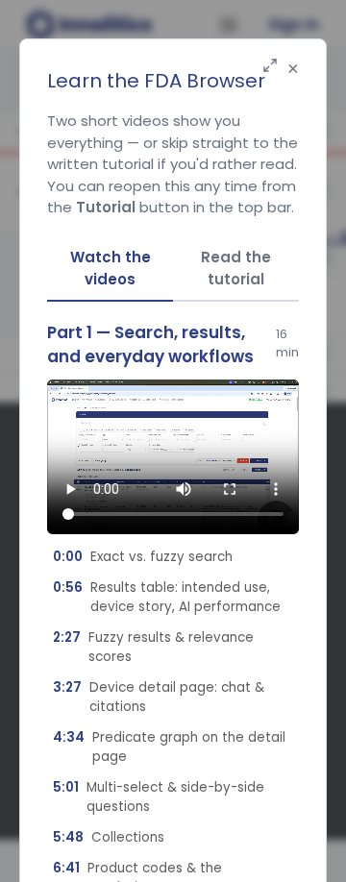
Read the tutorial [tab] (236, 268)
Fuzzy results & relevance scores (153, 647)
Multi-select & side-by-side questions (158, 797)
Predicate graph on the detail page (169, 747)
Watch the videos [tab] (110, 268)
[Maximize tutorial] (270, 67)
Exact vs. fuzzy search (143, 557)
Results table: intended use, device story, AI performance (167, 597)
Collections (108, 837)
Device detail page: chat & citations (158, 697)
